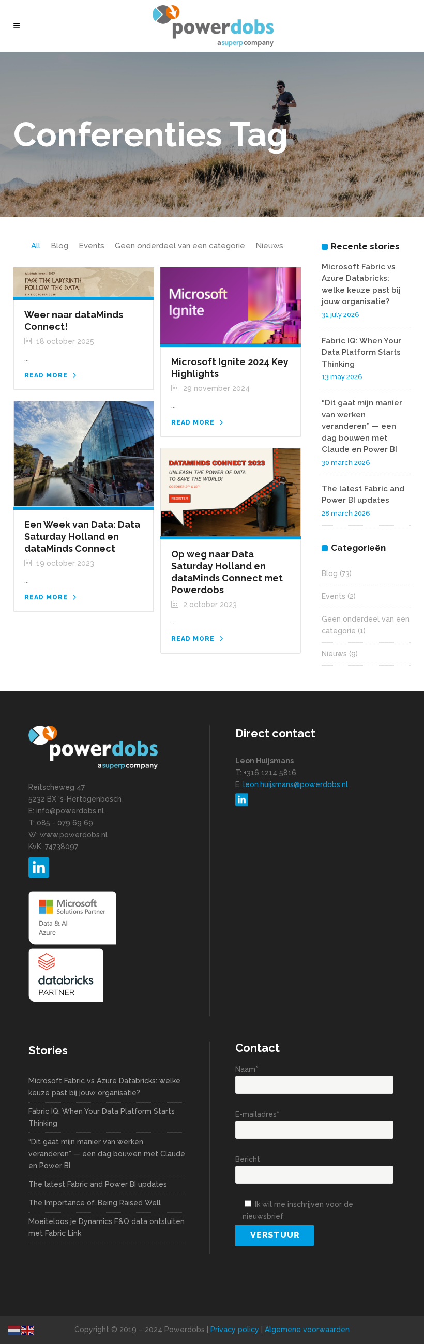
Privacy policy (234, 1329)
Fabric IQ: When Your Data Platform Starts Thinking (361, 352)
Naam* (246, 1069)
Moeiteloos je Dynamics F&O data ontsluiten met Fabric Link (106, 1227)
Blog (330, 573)
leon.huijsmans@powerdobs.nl (295, 784)
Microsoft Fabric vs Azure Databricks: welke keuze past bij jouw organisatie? (104, 1087)
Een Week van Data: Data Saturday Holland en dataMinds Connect (82, 536)
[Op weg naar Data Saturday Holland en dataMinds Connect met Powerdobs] (230, 491)
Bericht (247, 1159)
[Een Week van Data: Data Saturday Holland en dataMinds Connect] (83, 453)
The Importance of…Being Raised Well (94, 1203)
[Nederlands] (14, 1330)
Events (333, 596)
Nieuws (334, 654)
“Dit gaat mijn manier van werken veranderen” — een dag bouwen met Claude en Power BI (362, 426)
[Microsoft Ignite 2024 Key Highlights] (230, 305)
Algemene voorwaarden (307, 1329)
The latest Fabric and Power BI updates (97, 1184)
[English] (28, 1330)
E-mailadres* (257, 1114)
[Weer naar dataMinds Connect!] (83, 281)
